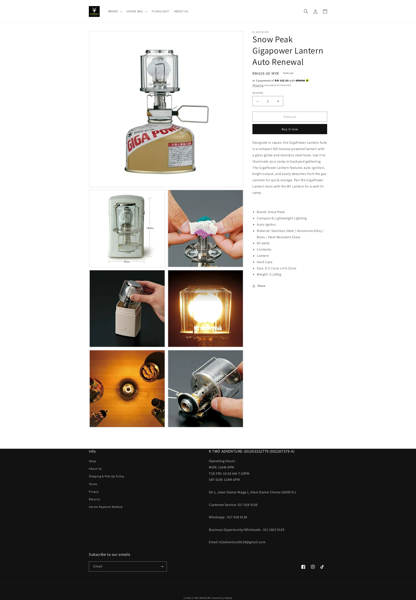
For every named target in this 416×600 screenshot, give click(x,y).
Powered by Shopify (222, 598)
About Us (95, 469)
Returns (94, 499)
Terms (93, 484)
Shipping (257, 85)
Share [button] (261, 286)
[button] (115, 11)
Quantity (257, 93)
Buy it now (290, 129)
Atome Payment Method (106, 507)
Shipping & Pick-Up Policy (106, 476)
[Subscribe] (162, 566)
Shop (92, 461)
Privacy (94, 492)
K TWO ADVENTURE (201, 598)
